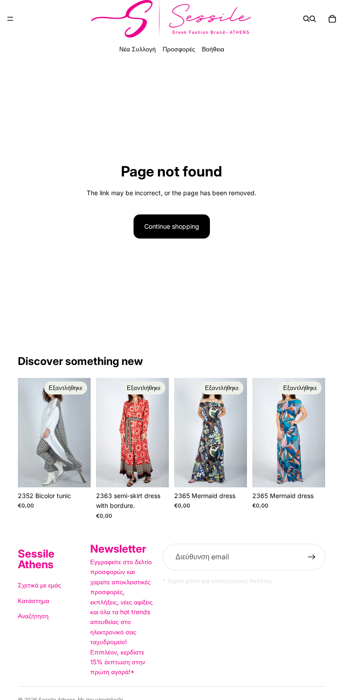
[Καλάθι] (332, 19)
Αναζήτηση (33, 616)
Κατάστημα (33, 600)
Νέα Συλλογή (137, 49)
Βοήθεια (213, 49)
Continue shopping (171, 226)
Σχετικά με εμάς (39, 585)
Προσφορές (179, 49)
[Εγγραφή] (311, 557)
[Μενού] (10, 18)
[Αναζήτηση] (306, 19)
